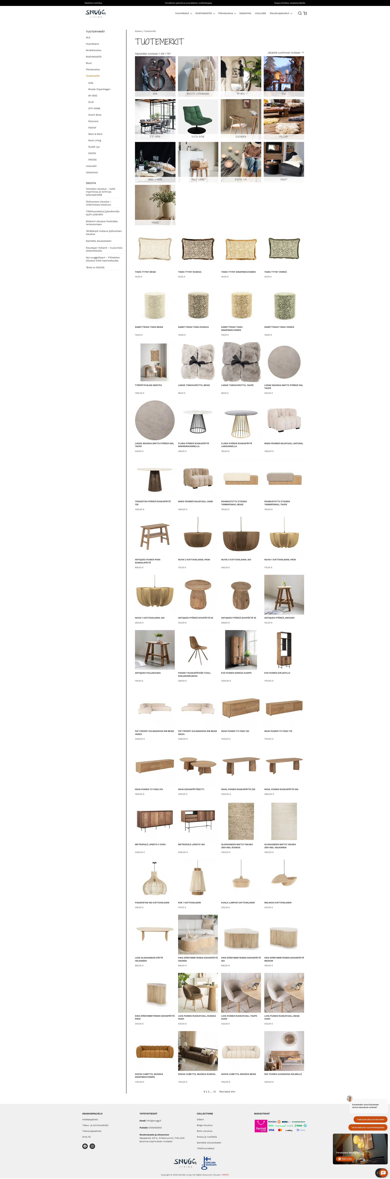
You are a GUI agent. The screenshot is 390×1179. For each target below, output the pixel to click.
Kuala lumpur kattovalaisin (238, 902)
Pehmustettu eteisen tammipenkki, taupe (277, 503)
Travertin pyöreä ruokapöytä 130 (153, 503)
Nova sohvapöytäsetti (191, 789)
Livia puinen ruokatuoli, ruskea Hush (197, 1017)
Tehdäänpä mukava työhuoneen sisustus (104, 232)
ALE (88, 37)
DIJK (91, 102)
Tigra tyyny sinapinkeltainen (238, 272)
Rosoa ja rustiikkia (207, 1136)
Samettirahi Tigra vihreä (279, 327)
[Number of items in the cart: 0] (305, 13)
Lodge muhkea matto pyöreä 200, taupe (154, 445)
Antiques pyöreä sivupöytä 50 (195, 618)
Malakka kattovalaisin (277, 902)
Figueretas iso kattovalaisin (152, 902)
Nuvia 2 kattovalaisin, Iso (236, 559)
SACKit (92, 153)
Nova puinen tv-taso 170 (278, 731)
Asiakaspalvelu (90, 1119)
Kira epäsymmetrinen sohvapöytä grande (198, 959)
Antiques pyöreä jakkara (279, 618)
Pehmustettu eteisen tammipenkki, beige (234, 503)
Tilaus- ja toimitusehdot (95, 1125)
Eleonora (93, 121)
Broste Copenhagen (99, 89)
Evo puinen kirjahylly (277, 673)
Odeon (200, 1119)
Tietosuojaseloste (91, 1131)
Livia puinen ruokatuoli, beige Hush (282, 1017)
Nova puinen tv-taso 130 (235, 731)
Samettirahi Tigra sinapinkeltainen (232, 328)
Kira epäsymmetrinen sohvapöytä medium (284, 959)
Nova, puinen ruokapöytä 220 (238, 789)
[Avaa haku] (300, 13)
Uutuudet (91, 166)
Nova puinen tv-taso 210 (149, 789)
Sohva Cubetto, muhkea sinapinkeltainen (149, 1075)
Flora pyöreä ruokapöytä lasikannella (236, 445)
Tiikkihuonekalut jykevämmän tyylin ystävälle (102, 213)
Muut (89, 63)
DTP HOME (94, 108)
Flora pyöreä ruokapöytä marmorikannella (193, 445)
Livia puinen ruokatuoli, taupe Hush (239, 1017)
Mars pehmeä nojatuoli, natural (283, 443)
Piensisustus (225, 13)
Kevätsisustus (93, 50)
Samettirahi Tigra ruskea (193, 327)
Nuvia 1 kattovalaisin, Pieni (280, 559)
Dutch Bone (94, 114)
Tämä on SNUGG (95, 267)
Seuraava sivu (227, 1091)
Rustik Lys (94, 146)
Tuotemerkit (92, 75)
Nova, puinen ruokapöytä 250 (281, 789)
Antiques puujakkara (148, 673)
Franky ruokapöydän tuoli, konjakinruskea (194, 674)
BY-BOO (92, 95)
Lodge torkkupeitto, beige (194, 385)
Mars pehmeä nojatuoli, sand (195, 501)
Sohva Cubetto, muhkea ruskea (196, 1074)
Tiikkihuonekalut (205, 1148)
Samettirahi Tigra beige (149, 327)
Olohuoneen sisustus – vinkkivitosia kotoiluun (99, 203)
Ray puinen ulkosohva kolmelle (283, 1074)
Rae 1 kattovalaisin (189, 902)
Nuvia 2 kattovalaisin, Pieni (194, 559)
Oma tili (86, 1136)
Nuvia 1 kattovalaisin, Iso (150, 618)
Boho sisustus (204, 1131)
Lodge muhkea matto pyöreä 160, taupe (283, 386)
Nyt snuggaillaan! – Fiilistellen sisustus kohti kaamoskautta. (103, 259)
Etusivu (138, 31)
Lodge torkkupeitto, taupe (237, 385)
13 (214, 1091)
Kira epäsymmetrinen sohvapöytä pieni (155, 1017)
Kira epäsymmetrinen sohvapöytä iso (241, 959)
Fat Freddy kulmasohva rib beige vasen (154, 732)
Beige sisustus (205, 1125)
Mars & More (95, 134)
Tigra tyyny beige (145, 272)
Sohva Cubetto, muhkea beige (238, 1074)
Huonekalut (182, 13)
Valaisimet (92, 172)
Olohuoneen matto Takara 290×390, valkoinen (280, 846)
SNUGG (92, 159)
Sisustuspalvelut (279, 13)
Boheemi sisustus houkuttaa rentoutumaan (102, 223)
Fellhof (92, 127)
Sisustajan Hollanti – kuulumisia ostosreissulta (104, 249)
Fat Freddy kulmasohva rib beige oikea (197, 732)
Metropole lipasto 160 (191, 844)
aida (90, 82)
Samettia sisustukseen (98, 241)
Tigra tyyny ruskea (189, 272)
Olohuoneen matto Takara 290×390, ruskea (237, 846)
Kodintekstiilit (203, 13)
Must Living (94, 140)
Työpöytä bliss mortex (148, 385)
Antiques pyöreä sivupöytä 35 (238, 618)
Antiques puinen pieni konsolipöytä (147, 561)
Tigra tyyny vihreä (275, 272)
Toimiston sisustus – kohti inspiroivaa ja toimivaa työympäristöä (100, 191)
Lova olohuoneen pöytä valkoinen (149, 959)
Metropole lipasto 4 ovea (150, 844)
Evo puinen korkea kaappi (236, 673)
